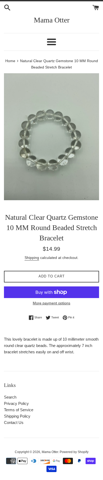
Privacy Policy (16, 403)
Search (10, 397)
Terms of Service (18, 410)
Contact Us (14, 422)
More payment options (51, 303)
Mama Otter (51, 20)
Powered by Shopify (74, 452)
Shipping (32, 257)
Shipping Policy (17, 416)
